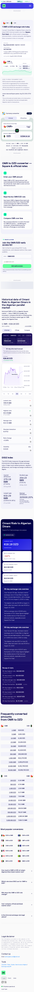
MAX (30, 393)
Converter (4, 964)
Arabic (14, 978)
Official (17, 330)
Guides (13, 964)
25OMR (13, 742)
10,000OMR (12, 766)
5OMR (14, 734)
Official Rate (23, 118)
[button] (8, 126)
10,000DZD (12, 800)
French (9, 978)
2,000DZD (12, 792)
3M (17, 393)
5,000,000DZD (11, 820)
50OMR (13, 746)
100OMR (13, 750)
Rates (8, 964)
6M (21, 393)
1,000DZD (12, 788)
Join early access (17, 266)
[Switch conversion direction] (17, 130)
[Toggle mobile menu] (30, 6)
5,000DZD (12, 796)
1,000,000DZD (11, 816)
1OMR (14, 730)
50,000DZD (12, 804)
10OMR (13, 738)
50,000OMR (12, 770)
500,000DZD (12, 812)
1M (12, 393)
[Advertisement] (17, 14)
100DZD (13, 780)
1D (4, 393)
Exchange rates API (6, 966)
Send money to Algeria (21, 964)
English (4, 978)
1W (8, 393)
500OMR (13, 754)
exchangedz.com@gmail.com (12, 956)
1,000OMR (12, 758)
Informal (11, 118)
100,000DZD (12, 808)
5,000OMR (12, 762)
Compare (27, 330)
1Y (25, 393)
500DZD (13, 784)
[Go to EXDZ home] (4, 5)
